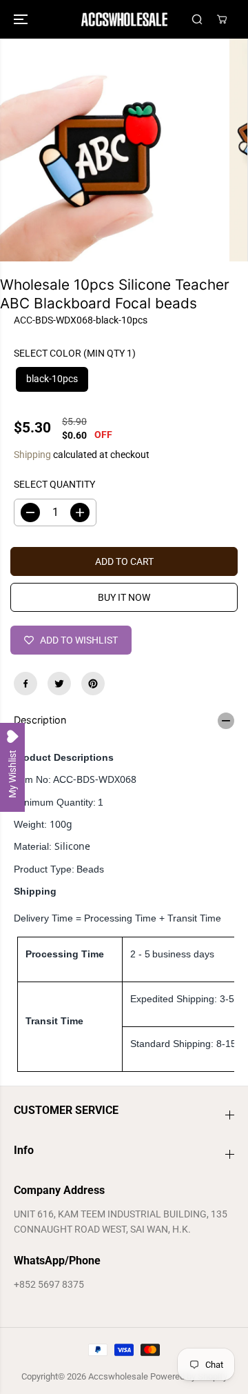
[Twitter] (59, 683)
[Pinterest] (93, 683)
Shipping (32, 454)
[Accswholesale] (124, 19)
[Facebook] (25, 683)
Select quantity (54, 484)
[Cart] (221, 19)
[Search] (197, 19)
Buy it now (124, 597)
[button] (22, 19)
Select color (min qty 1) (75, 353)
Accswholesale (118, 1376)
